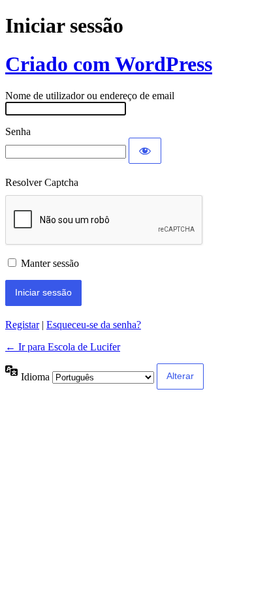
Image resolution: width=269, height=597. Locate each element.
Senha (18, 131)
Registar (22, 324)
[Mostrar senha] (145, 151)
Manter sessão (50, 263)
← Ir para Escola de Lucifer (62, 346)
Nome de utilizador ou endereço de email (89, 95)
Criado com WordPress (108, 64)
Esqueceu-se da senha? (93, 324)
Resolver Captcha (41, 182)
